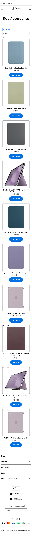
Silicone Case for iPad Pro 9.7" (16, 313)
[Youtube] (19, 519)
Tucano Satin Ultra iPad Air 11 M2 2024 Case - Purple (16, 355)
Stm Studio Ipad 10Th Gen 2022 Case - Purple (16, 397)
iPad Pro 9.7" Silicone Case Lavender (16, 438)
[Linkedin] (17, 519)
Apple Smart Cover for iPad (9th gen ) (16, 273)
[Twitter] (14, 519)
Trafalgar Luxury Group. (23, 530)
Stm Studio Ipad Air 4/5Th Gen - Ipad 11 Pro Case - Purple (16, 191)
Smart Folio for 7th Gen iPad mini (16, 68)
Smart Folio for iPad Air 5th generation (16, 232)
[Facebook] (12, 519)
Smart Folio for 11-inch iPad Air (16, 109)
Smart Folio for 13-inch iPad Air (16, 149)
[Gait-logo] (16, 8)
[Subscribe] (25, 510)
